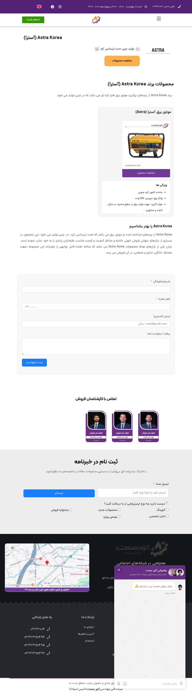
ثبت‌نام (59, 493)
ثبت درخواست (34, 362)
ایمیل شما (162, 484)
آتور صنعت (93, 689)
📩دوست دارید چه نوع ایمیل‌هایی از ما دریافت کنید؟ (136, 504)
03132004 (38, 629)
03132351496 (34, 653)
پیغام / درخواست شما (159, 334)
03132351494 (34, 637)
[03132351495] (48, 645)
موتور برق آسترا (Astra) (153, 112)
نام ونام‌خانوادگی (161, 282)
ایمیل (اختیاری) (162, 316)
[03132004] (48, 629)
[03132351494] (48, 637)
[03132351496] (48, 653)
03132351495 (34, 645)
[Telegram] (52, 6)
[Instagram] (60, 6)
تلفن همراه (164, 299)
